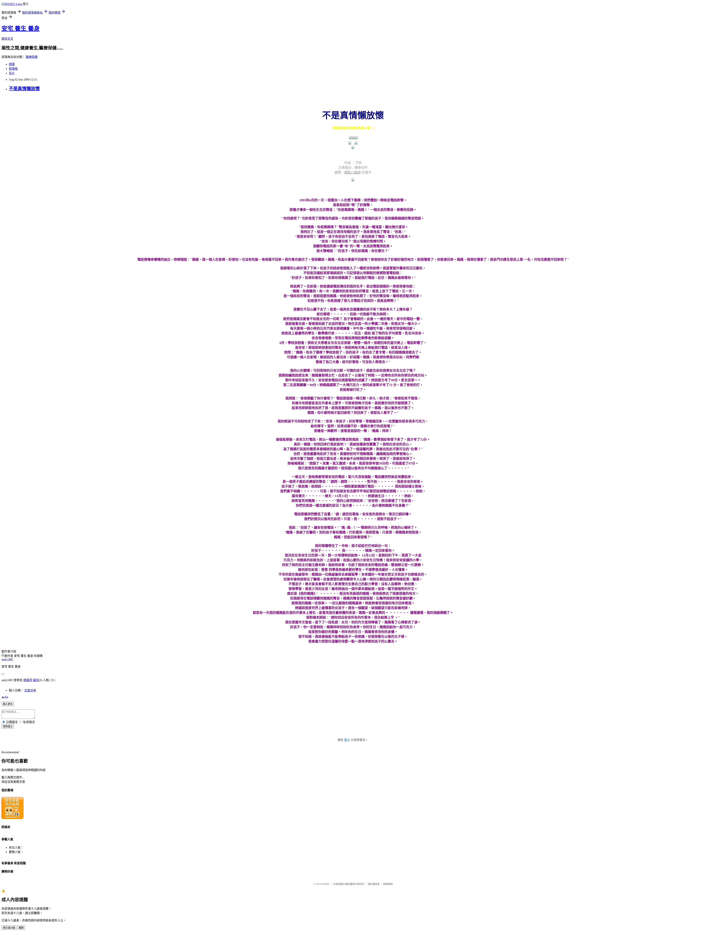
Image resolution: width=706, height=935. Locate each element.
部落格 (13, 68)
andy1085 (7, 659)
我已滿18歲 (9, 927)
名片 (12, 73)
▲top (4, 696)
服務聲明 (388, 884)
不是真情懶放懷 (24, 88)
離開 (21, 927)
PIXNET (325, 884)
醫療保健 (32, 56)
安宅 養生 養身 (20, 28)
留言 (36, 680)
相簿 (12, 64)
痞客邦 (27, 680)
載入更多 (8, 704)
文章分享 (30, 690)
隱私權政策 (374, 884)
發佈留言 (8, 726)
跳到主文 (7, 38)
